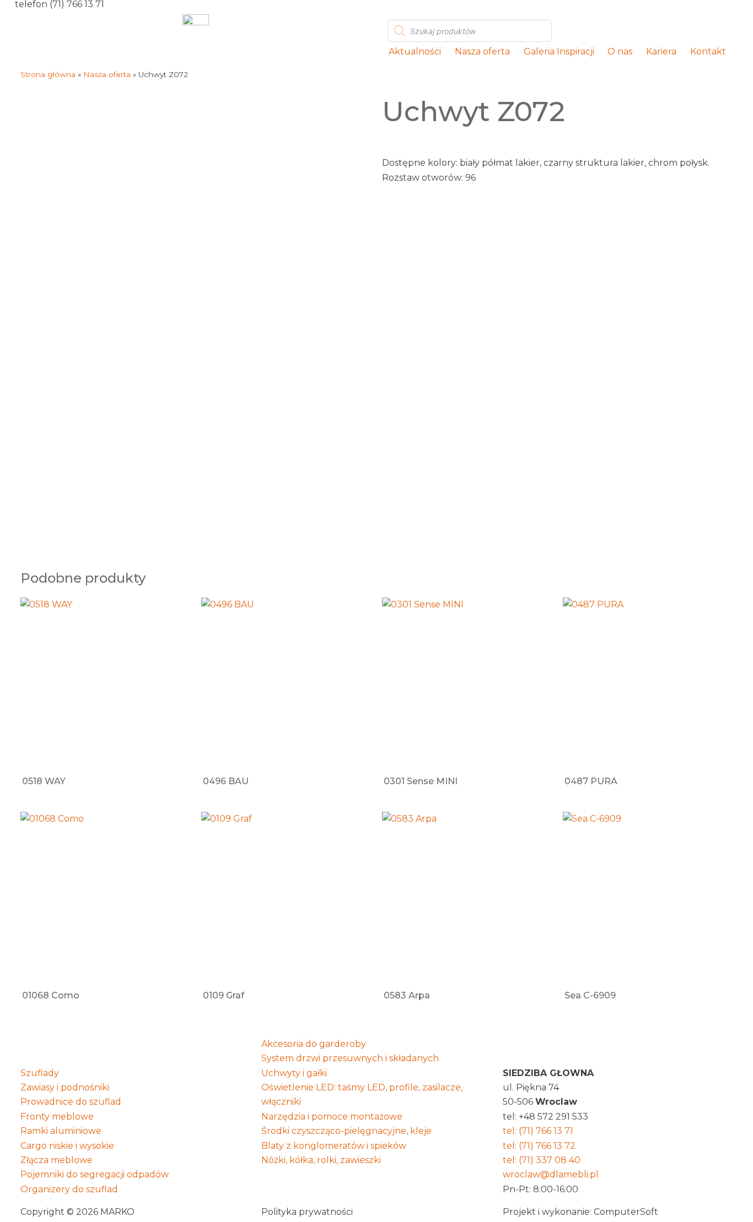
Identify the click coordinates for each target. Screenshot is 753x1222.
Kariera (661, 51)
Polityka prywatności (307, 1212)
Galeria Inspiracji (559, 51)
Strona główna (48, 74)
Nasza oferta (482, 51)
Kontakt (708, 51)
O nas (619, 51)
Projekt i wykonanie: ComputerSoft (580, 1212)
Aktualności (415, 51)
